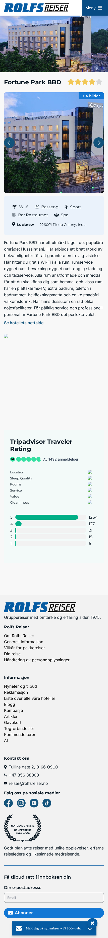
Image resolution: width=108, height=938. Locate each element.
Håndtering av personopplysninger (37, 659)
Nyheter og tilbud (20, 686)
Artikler (11, 716)
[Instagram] (21, 803)
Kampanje (13, 710)
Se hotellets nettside (23, 322)
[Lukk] (92, 923)
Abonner (24, 912)
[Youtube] (34, 803)
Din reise (12, 653)
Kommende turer (19, 734)
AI (6, 740)
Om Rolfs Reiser (19, 635)
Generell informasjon (23, 641)
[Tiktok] (46, 803)
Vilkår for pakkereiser (24, 647)
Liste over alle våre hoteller (29, 698)
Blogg (9, 704)
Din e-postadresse (22, 887)
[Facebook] (8, 803)
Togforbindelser (19, 728)
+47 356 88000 (24, 775)
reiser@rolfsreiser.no (28, 783)
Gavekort (12, 722)
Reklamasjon (16, 692)
